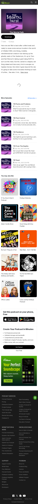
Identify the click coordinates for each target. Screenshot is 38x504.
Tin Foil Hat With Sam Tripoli (26, 275)
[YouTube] (24, 496)
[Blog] (20, 496)
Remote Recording (7, 415)
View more (24, 72)
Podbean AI (5, 418)
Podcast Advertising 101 (26, 451)
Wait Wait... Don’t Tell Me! (28, 250)
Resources (5, 484)
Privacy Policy (7, 499)
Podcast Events (6, 472)
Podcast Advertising (7, 432)
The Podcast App (7, 410)
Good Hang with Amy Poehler (26, 225)
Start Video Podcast (25, 402)
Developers (5, 487)
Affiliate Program (24, 477)
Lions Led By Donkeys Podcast (27, 301)
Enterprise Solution (7, 404)
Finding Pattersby (25, 198)
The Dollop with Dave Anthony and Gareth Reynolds (8, 275)
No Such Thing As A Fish (9, 250)
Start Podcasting (24, 399)
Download (8, 37)
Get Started (19, 347)
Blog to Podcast (23, 416)
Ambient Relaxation (7, 453)
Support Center (6, 464)
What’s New (5, 466)
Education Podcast (24, 422)
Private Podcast (6, 407)
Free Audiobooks (7, 450)
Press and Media (24, 472)
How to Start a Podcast (25, 430)
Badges (4, 482)
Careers (21, 469)
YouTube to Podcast (25, 419)
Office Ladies (5, 300)
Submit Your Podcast (8, 442)
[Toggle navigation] (35, 2)
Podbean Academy (7, 474)
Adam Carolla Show (7, 224)
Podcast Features (7, 399)
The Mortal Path (17, 32)
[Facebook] (13, 496)
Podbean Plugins (7, 448)
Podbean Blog (23, 466)
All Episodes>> (32, 98)
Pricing (4, 402)
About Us (21, 464)
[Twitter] (17, 496)
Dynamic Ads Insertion (8, 435)
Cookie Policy (18, 499)
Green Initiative (23, 474)
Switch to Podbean (7, 445)
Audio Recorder (6, 412)
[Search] (31, 2)
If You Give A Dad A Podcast (7, 199)
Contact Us (22, 480)
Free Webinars (6, 469)
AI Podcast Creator (24, 414)
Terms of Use (28, 499)
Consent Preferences (18, 502)
